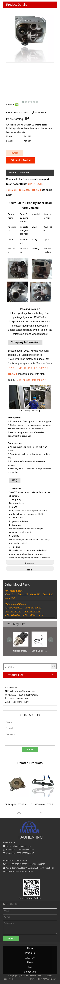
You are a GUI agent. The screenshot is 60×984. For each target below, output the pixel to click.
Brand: (9, 141)
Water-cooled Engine (16, 604)
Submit (30, 749)
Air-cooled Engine (14, 591)
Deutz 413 (10, 598)
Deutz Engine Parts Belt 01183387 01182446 (39, 651)
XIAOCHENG (49, 979)
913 (35, 184)
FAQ (30, 967)
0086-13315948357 (25, 853)
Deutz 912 (23, 594)
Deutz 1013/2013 (13, 611)
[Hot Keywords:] (54, 666)
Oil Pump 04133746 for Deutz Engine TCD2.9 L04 (17, 804)
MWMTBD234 (29, 615)
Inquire (14, 152)
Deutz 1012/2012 (33, 607)
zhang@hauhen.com (25, 691)
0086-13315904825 (28, 695)
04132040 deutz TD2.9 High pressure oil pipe (43, 804)
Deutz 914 (48, 594)
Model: (9, 136)
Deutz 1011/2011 (14, 607)
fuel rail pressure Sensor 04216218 (20, 651)
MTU (41, 615)
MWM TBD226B (12, 615)
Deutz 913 (35, 594)
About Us (30, 957)
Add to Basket (23, 160)
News (30, 962)
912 (30, 184)
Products (30, 953)
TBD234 (36, 190)
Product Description (19, 172)
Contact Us (30, 971)
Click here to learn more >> (31, 380)
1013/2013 (24, 190)
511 (40, 184)
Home (30, 948)
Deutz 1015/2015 (32, 611)
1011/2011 (12, 190)
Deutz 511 (11, 594)
